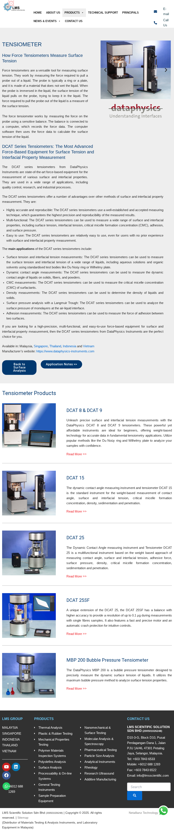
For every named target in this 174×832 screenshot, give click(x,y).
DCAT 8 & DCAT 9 (84, 410)
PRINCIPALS (130, 12)
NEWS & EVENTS (45, 21)
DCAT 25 (75, 537)
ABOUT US (53, 12)
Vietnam (88, 346)
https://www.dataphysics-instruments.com (65, 351)
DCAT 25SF (78, 600)
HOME (38, 12)
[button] (105, 70)
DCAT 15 (75, 477)
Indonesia (69, 346)
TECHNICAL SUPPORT (103, 12)
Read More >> (76, 454)
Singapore (41, 346)
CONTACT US (74, 21)
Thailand (55, 346)
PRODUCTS (72, 12)
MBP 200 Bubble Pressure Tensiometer (107, 660)
